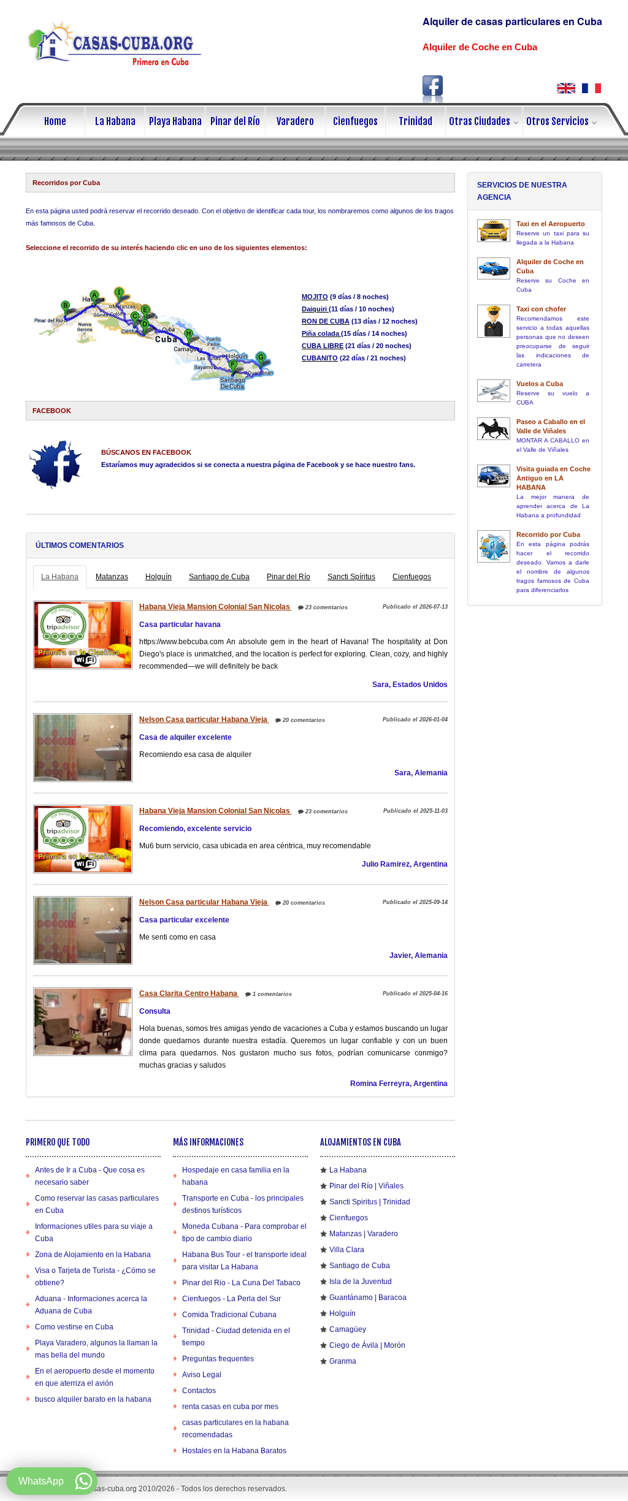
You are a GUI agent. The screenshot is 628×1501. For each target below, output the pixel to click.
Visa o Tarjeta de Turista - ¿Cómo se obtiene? (95, 1276)
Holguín (158, 576)
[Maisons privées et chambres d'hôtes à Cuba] (591, 88)
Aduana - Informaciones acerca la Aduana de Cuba (91, 1304)
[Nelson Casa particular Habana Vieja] (81, 747)
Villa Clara (346, 1249)
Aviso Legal (201, 1374)
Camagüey (347, 1329)
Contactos (199, 1390)
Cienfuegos (355, 121)
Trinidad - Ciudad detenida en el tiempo (236, 1336)
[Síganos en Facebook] (433, 89)
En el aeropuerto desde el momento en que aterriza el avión (95, 1377)
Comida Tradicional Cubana (229, 1314)
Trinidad (415, 121)
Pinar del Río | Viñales (366, 1186)
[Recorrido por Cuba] (493, 546)
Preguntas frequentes (218, 1359)
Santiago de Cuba (219, 576)
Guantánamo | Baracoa (368, 1297)
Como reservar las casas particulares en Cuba (97, 1204)
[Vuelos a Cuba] (493, 390)
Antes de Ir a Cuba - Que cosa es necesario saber (90, 1176)
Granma (342, 1361)
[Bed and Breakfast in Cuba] (565, 88)
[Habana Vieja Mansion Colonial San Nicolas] (81, 635)
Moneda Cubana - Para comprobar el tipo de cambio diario (244, 1232)
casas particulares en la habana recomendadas (235, 1428)
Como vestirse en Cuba (74, 1327)
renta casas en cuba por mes (230, 1406)
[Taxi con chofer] (493, 321)
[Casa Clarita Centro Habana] (81, 1021)
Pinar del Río (235, 121)
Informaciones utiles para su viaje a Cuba (94, 1232)
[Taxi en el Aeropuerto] (493, 230)
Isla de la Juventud (360, 1281)
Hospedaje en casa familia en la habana (235, 1176)
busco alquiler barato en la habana (93, 1399)
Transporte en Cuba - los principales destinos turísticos (243, 1204)
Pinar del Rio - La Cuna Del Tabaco (241, 1283)
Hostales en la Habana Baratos (234, 1450)
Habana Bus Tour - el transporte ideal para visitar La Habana (244, 1260)
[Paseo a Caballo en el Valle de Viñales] (493, 428)
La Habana (115, 121)
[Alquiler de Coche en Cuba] (493, 268)
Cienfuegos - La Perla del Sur (231, 1298)
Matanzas (112, 576)
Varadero (295, 121)
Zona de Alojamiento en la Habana (93, 1254)
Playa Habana (175, 121)
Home (55, 121)
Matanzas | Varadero (363, 1233)
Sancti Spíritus (351, 576)
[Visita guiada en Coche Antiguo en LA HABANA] (493, 476)
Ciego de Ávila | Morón (367, 1345)
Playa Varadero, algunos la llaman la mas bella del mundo (96, 1349)
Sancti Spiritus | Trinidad (369, 1202)
